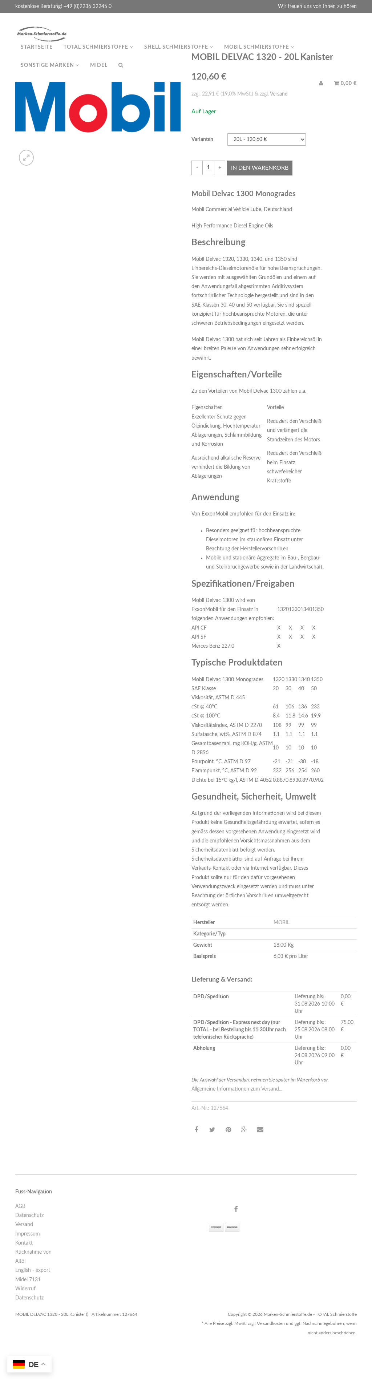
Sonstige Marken (48, 65)
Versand (24, 1224)
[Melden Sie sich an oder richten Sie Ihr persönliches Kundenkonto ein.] (321, 83)
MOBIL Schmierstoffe (257, 47)
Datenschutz (29, 1215)
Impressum (27, 1234)
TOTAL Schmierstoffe (97, 47)
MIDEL (99, 65)
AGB (20, 1206)
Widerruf (25, 1288)
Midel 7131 (28, 1279)
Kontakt (24, 1243)
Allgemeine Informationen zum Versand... (236, 1089)
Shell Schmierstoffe (177, 47)
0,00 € (348, 83)
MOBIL (282, 922)
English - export (32, 1270)
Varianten (202, 139)
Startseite (37, 47)
